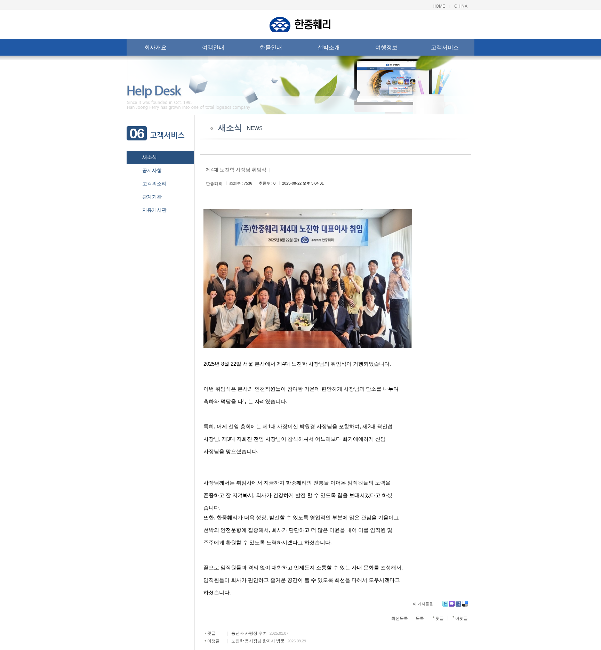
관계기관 (152, 197)
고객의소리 (154, 183)
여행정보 (386, 47)
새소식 (149, 157)
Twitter (445, 604)
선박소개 (329, 47)
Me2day (452, 604)
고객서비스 (445, 47)
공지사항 (152, 170)
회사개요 (155, 47)
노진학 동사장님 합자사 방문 (258, 641)
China (460, 6)
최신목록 (399, 618)
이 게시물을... (424, 604)
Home (439, 6)
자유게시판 (154, 210)
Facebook (458, 604)
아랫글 (213, 641)
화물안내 (271, 47)
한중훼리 (214, 183)
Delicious (465, 604)
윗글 (211, 633)
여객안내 (213, 47)
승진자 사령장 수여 (249, 633)
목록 (420, 618)
